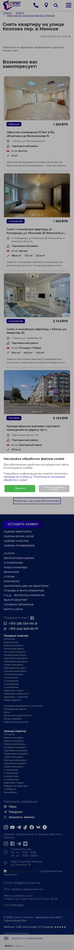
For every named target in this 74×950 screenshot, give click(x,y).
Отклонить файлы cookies (54, 488)
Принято (20, 488)
